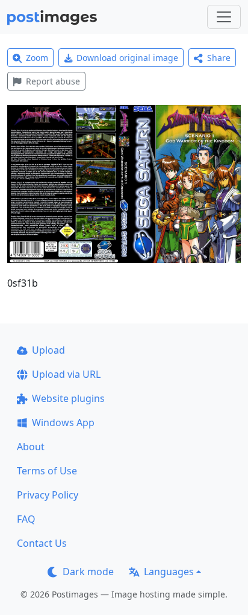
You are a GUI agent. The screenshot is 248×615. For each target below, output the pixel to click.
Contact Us (42, 543)
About (31, 446)
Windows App (63, 422)
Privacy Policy (47, 495)
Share (219, 57)
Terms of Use (47, 470)
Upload (48, 350)
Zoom (37, 57)
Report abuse (53, 81)
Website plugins (68, 398)
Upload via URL (66, 374)
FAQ (26, 519)
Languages (169, 571)
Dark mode (88, 571)
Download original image (127, 57)
